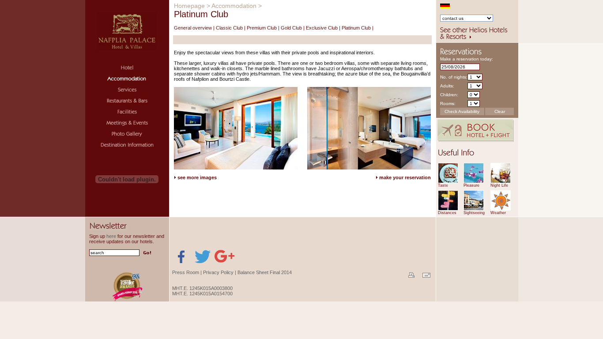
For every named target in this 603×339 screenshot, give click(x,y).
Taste (443, 185)
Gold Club (291, 27)
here (111, 236)
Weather (498, 213)
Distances (447, 213)
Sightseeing (474, 213)
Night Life (499, 185)
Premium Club (262, 27)
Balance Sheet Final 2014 (264, 272)
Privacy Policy (218, 272)
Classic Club (229, 27)
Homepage (189, 5)
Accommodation (233, 5)
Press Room (185, 272)
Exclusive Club (322, 27)
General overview (193, 27)
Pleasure (471, 185)
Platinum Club (356, 27)
